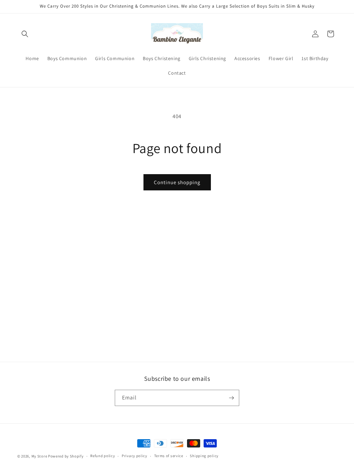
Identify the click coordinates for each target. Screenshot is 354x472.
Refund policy (102, 455)
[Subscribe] (231, 398)
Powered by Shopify (66, 456)
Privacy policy (134, 455)
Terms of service (168, 455)
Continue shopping (177, 182)
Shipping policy (204, 455)
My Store (39, 456)
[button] (24, 33)
